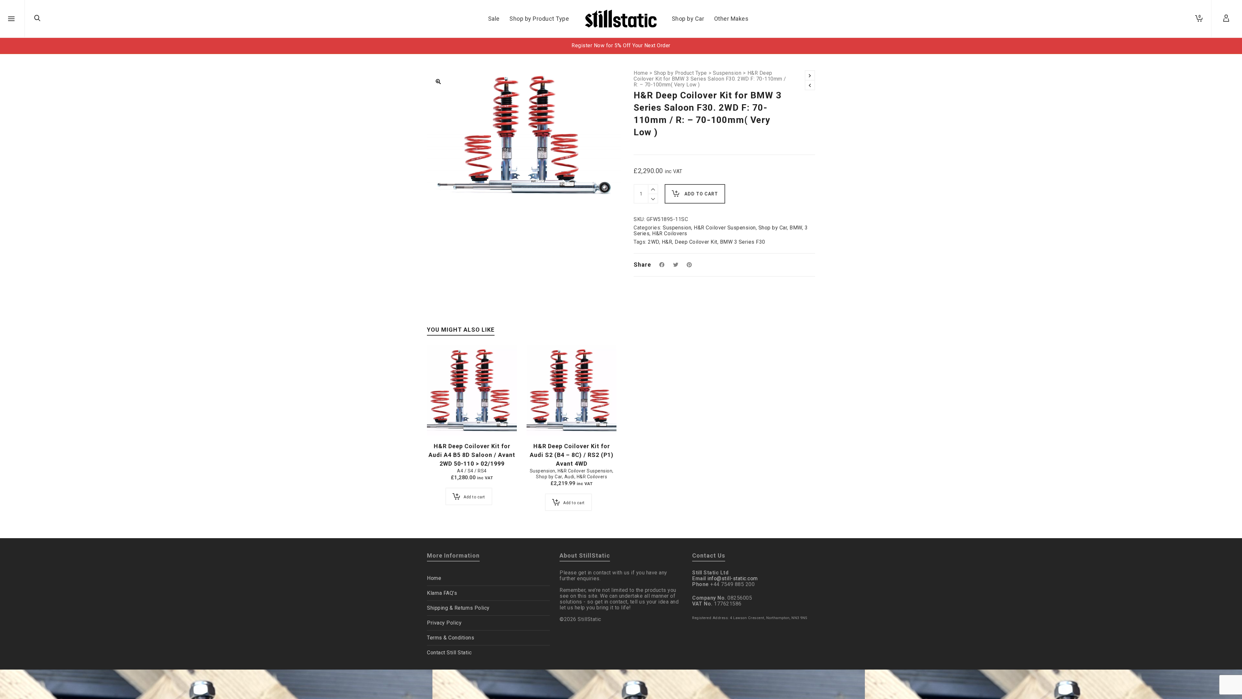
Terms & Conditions (450, 638)
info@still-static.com (732, 578)
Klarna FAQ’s (442, 593)
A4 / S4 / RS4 (472, 470)
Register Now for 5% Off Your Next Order (621, 45)
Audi (569, 476)
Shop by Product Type (680, 73)
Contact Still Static (449, 652)
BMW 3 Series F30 (742, 242)
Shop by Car (772, 228)
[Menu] (11, 19)
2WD (653, 242)
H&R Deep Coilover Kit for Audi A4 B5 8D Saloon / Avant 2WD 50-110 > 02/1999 (472, 455)
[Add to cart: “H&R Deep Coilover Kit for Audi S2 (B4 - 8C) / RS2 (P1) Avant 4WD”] (541, 420)
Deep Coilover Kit (696, 242)
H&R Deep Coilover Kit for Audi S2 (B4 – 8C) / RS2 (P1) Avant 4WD (572, 455)
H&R (667, 242)
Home (641, 73)
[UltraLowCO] (438, 82)
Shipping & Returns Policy (458, 608)
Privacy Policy (444, 623)
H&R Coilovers (669, 233)
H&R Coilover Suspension (725, 228)
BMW (796, 228)
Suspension (727, 73)
